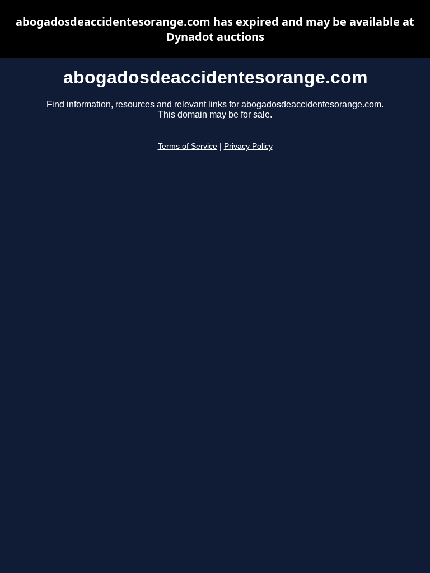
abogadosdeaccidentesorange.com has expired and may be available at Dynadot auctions (215, 29)
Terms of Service (187, 146)
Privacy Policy (248, 146)
